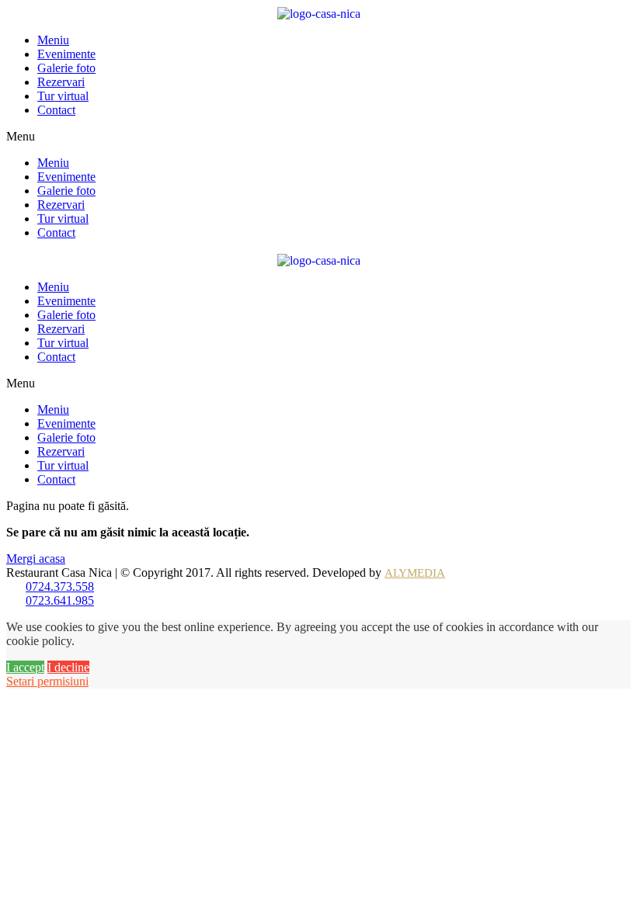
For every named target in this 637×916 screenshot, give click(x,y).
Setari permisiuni (47, 681)
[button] (318, 137)
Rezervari (61, 81)
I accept (25, 667)
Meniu (53, 40)
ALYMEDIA (415, 573)
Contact (56, 109)
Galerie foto (66, 68)
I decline (68, 667)
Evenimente (66, 54)
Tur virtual (63, 95)
